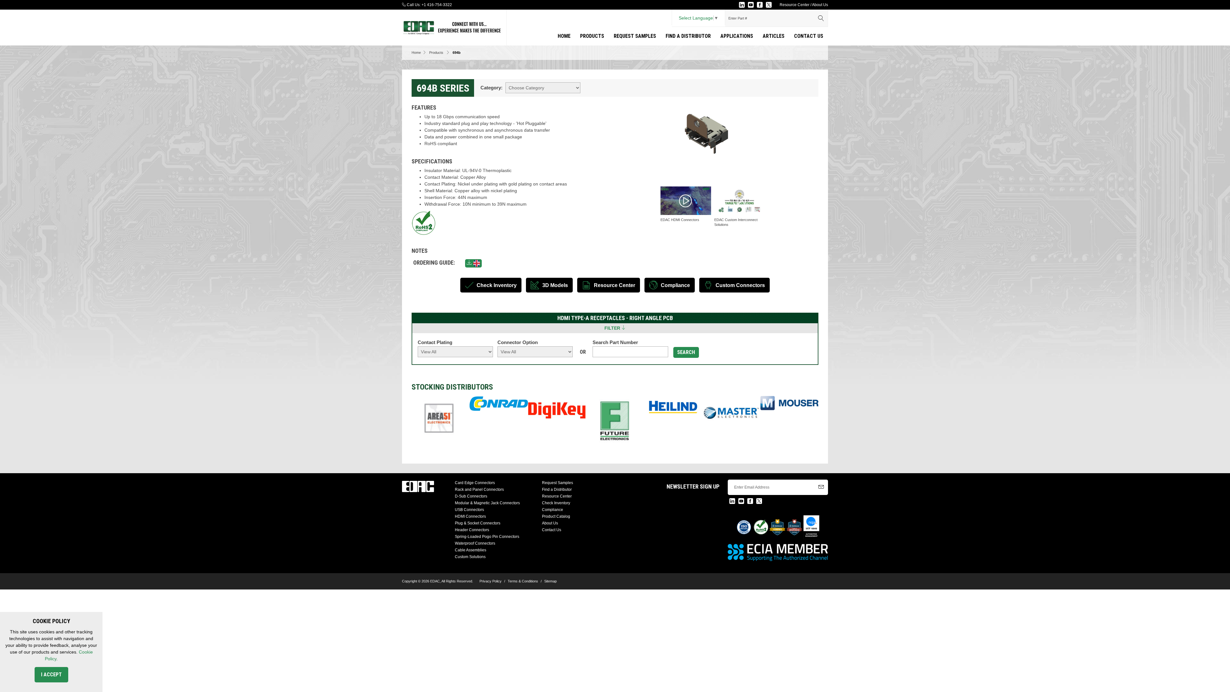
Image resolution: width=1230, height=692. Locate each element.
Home (564, 36)
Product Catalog (556, 516)
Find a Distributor (688, 36)
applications (736, 36)
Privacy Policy (491, 581)
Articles (773, 36)
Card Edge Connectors (475, 483)
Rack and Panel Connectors (479, 489)
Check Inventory (556, 503)
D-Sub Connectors (471, 496)
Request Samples (635, 36)
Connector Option (517, 342)
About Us (820, 5)
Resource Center (794, 5)
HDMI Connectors (470, 516)
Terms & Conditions (523, 581)
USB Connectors (469, 509)
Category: (491, 87)
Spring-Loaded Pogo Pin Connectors (487, 536)
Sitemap (550, 581)
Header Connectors (472, 530)
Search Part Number (615, 342)
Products (592, 36)
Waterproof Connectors (475, 543)
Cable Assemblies (470, 550)
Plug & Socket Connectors (477, 523)
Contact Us (808, 36)
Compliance (552, 509)
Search (686, 352)
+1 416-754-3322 (437, 5)
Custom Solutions (470, 557)
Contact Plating (435, 342)
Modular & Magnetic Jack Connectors (487, 503)
